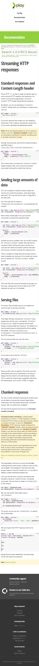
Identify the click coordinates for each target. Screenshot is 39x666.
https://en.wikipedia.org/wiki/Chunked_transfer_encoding (19, 456)
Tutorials (19, 613)
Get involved (19, 640)
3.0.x (2, 48)
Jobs (19, 625)
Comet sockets (10, 562)
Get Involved (19, 21)
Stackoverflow (14, 584)
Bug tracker (19, 638)
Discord (24, 582)
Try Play (19, 13)
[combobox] (19, 52)
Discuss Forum (14, 582)
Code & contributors (19, 636)
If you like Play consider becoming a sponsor (21, 594)
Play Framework (19, 5)
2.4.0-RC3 (31, 45)
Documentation (19, 17)
